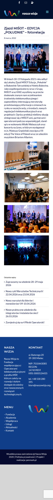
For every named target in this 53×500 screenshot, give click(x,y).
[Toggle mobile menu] (47, 11)
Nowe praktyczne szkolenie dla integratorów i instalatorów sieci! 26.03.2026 (22, 313)
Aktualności (11, 427)
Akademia (11, 417)
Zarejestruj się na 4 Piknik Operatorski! (25, 322)
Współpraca (12, 420)
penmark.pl (31, 460)
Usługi (9, 424)
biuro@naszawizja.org (40, 385)
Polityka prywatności (25, 457)
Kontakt (10, 430)
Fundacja (10, 414)
